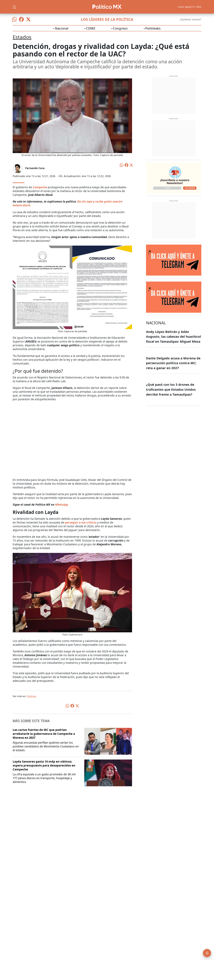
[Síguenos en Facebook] (21, 19)
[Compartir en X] (131, 164)
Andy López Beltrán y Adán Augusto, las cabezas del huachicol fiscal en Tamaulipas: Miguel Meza (173, 336)
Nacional (61, 28)
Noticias (31, 696)
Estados (22, 37)
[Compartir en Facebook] (126, 164)
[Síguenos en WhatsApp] (14, 19)
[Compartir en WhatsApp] (121, 164)
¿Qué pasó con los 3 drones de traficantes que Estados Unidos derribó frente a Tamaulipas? (171, 389)
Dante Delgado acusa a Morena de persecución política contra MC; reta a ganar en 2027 (173, 363)
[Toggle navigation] (14, 6)
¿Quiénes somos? (190, 19)
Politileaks (153, 28)
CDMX (90, 28)
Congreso (120, 28)
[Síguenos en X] (28, 19)
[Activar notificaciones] (207, 953)
